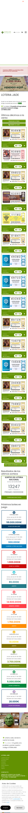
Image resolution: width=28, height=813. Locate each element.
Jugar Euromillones (14, 526)
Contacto (3, 762)
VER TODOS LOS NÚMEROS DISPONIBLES (15, 465)
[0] (22, 32)
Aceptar (5, 808)
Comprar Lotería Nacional (14, 546)
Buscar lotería (14, 121)
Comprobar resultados (14, 497)
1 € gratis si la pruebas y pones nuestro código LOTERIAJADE (13, 108)
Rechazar (19, 808)
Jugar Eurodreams (14, 705)
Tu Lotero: (6, 106)
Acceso (17, 32)
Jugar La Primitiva (14, 685)
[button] (2, 86)
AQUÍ (8, 802)
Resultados (3, 760)
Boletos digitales (5, 765)
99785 (20, 103)
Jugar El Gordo (14, 606)
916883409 (5, 779)
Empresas (3, 763)
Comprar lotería (4, 759)
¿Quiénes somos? (5, 757)
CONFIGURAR (16, 799)
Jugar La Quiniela (14, 566)
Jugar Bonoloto (14, 665)
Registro (3, 768)
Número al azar (15, 125)
